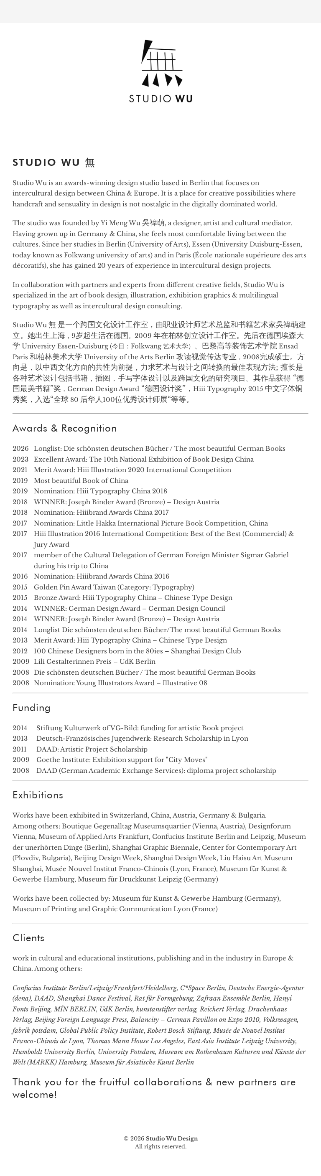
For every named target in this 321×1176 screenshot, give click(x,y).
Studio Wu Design (172, 1138)
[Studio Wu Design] (160, 105)
